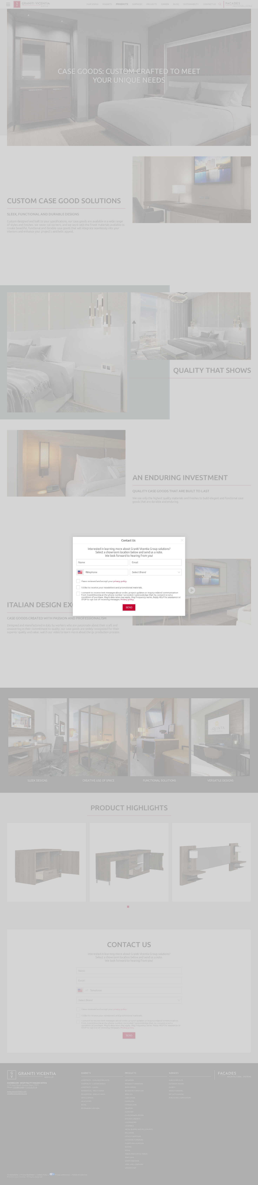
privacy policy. (120, 581)
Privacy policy (127, 599)
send (129, 607)
